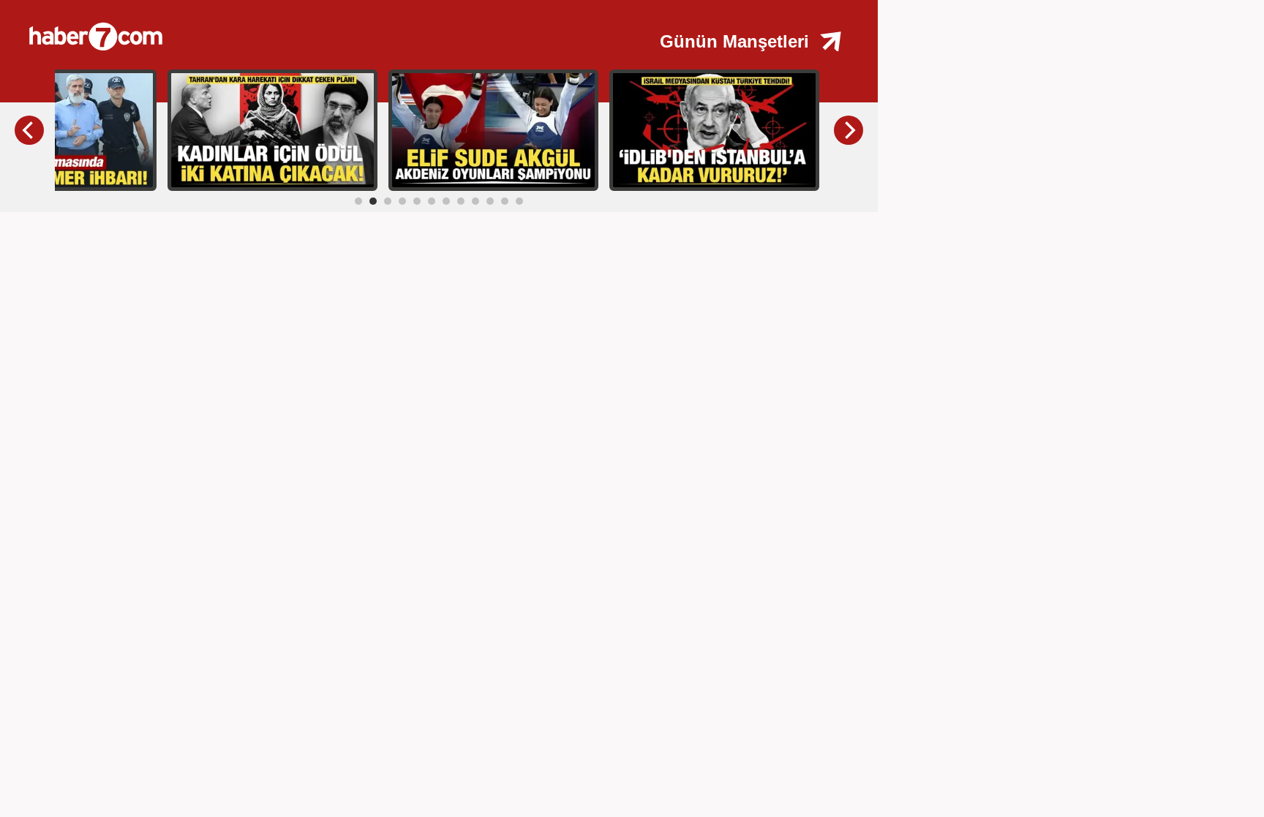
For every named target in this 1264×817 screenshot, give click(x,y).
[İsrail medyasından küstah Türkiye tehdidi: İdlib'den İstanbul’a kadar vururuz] (714, 129)
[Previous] (29, 130)
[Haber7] (263, 29)
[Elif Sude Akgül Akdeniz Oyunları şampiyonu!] (493, 129)
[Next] (848, 130)
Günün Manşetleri (734, 41)
